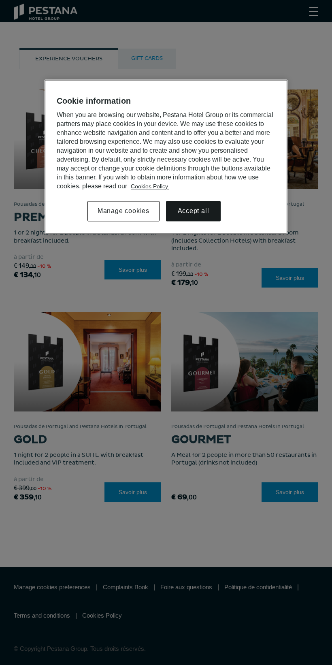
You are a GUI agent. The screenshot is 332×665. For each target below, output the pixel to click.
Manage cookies (123, 211)
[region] (166, 157)
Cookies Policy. (150, 186)
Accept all (193, 211)
